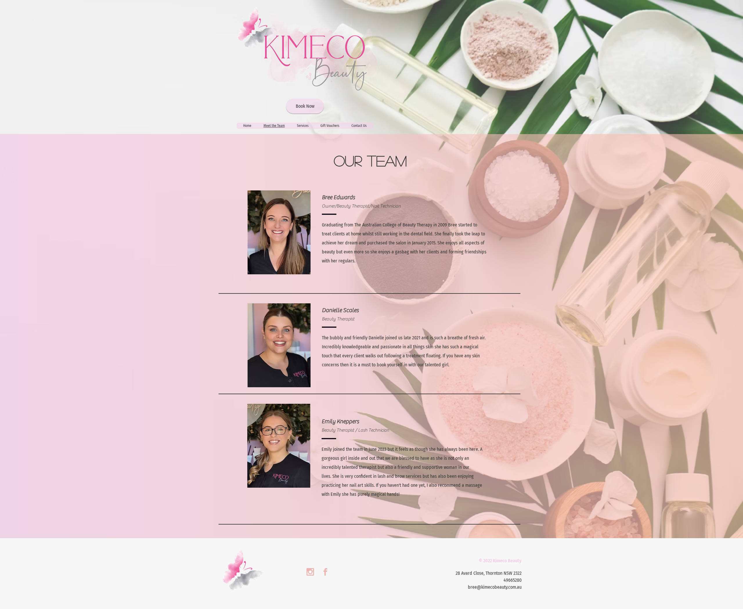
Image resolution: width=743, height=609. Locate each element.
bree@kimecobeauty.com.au (495, 587)
